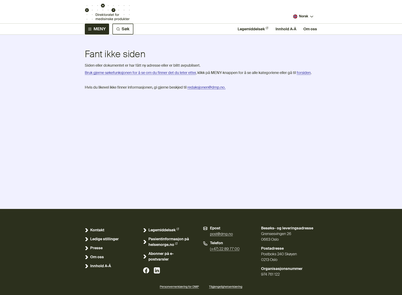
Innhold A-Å (286, 29)
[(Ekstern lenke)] (146, 270)
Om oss (310, 29)
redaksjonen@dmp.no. (206, 87)
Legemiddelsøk (251, 29)
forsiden (304, 73)
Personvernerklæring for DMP (179, 286)
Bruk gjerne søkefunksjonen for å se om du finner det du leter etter (140, 73)
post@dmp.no (221, 234)
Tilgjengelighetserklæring (225, 286)
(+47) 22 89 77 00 (225, 249)
